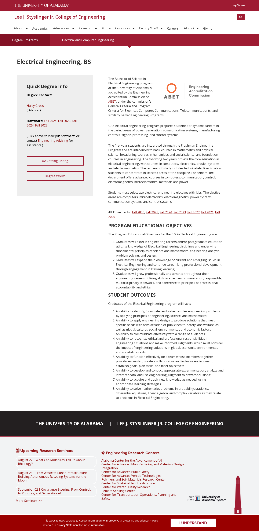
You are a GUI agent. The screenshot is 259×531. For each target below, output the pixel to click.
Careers (173, 28)
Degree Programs (25, 40)
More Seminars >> (29, 501)
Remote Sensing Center (118, 491)
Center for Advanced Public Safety (125, 472)
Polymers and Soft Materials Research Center (133, 479)
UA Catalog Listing (55, 161)
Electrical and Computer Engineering (88, 40)
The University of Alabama (69, 423)
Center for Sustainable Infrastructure (128, 483)
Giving (207, 28)
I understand (193, 523)
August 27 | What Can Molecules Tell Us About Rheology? (51, 462)
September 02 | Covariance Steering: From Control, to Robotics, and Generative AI (54, 491)
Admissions (61, 28)
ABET (112, 101)
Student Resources (115, 28)
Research (85, 28)
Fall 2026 (50, 121)
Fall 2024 (166, 212)
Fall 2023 (41, 125)
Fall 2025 (64, 121)
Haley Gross (35, 106)
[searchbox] (218, 17)
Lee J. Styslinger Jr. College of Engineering (59, 17)
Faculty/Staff (148, 28)
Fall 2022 (193, 212)
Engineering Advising (53, 140)
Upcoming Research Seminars (46, 450)
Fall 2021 (207, 212)
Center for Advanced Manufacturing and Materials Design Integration (142, 466)
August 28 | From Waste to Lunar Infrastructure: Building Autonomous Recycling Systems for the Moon (52, 476)
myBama (238, 5)
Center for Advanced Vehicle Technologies (131, 476)
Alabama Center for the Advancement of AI (131, 460)
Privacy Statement (67, 525)
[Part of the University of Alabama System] (207, 499)
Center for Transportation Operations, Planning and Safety (138, 496)
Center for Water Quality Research (125, 487)
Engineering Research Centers (132, 453)
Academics (40, 28)
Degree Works (55, 176)
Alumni (189, 28)
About (18, 28)
